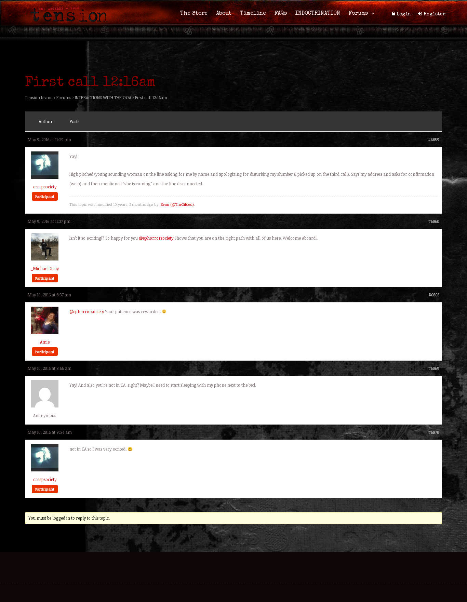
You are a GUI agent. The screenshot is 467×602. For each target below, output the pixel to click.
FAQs (281, 13)
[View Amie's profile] (44, 332)
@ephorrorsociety (156, 238)
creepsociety (44, 186)
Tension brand (39, 97)
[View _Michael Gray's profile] (44, 259)
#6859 (433, 139)
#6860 (433, 221)
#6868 (433, 294)
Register (434, 14)
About (223, 13)
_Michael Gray (45, 268)
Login (404, 14)
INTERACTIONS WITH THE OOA (103, 97)
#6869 (433, 368)
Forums (358, 13)
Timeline (253, 13)
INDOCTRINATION (317, 13)
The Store (194, 13)
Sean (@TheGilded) (177, 204)
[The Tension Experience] (67, 26)
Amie (45, 342)
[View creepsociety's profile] (44, 177)
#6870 (433, 432)
